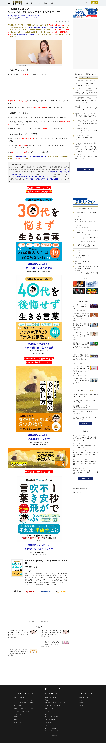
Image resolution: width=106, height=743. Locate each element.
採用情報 (81, 702)
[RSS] (60, 689)
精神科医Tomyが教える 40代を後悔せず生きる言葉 (24, 17)
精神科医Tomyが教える (39, 264)
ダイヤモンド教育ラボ (50, 728)
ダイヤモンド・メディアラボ (52, 731)
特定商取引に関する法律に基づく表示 (23, 708)
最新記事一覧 (85, 478)
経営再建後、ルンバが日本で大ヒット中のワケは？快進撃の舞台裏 (85, 406)
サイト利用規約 (18, 705)
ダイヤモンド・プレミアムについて (23, 700)
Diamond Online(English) (51, 697)
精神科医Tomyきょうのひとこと (27, 34)
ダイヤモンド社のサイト (51, 694)
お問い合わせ (17, 719)
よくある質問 (17, 714)
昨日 (82, 77)
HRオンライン (48, 722)
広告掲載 (16, 717)
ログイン (87, 2)
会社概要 (81, 700)
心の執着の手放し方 (39, 439)
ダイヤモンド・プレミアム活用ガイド (23, 702)
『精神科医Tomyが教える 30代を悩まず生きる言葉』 (42, 179)
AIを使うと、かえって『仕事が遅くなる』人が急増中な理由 (85, 412)
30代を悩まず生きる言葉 (39, 268)
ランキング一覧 (85, 169)
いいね (95, 77)
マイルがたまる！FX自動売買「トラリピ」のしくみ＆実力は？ (85, 418)
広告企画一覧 (77, 492)
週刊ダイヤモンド (49, 700)
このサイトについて (19, 697)
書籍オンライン (49, 708)
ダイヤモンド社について (85, 694)
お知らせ (81, 705)
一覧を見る (85, 423)
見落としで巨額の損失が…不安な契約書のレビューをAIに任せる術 (85, 395)
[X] (46, 689)
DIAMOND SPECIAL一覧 (80, 488)
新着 (27, 3)
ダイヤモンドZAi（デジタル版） (53, 705)
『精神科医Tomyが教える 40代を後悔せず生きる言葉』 (44, 27)
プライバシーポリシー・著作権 (22, 711)
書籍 (52, 3)
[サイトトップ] (17, 3)
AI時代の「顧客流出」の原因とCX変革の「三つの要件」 (85, 401)
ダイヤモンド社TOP (84, 697)
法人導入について (18, 722)
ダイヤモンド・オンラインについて (23, 694)
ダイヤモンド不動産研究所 (51, 717)
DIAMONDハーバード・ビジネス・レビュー (56, 702)
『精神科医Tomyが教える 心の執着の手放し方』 (31, 176)
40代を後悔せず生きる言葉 (38, 347)
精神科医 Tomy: (24, 15)
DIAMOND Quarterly (50, 719)
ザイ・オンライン (49, 711)
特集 (45, 3)
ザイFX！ (47, 714)
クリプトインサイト (50, 725)
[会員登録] (94, 2)
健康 (9, 17)
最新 (76, 77)
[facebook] (53, 689)
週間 (88, 77)
